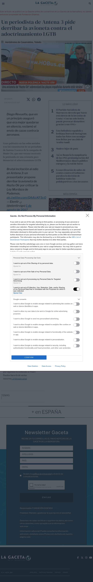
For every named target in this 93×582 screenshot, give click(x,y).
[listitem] (46, 258)
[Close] (88, 216)
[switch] (76, 263)
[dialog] (46, 291)
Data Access (46, 366)
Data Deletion (33, 366)
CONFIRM (29, 357)
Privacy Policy (60, 366)
